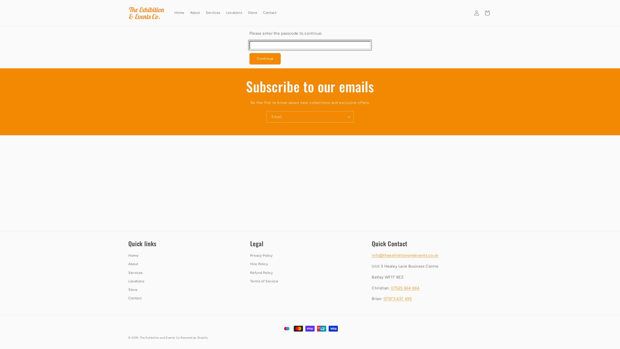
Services (135, 273)
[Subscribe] (348, 117)
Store (133, 290)
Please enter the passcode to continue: (285, 33)
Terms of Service (264, 281)
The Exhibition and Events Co (160, 337)
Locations (136, 281)
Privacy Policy (261, 256)
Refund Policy (261, 273)
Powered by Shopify (194, 337)
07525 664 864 (405, 288)
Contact (135, 298)
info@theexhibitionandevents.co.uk (405, 255)
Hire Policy (259, 264)
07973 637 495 (398, 298)
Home (133, 256)
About (133, 264)
